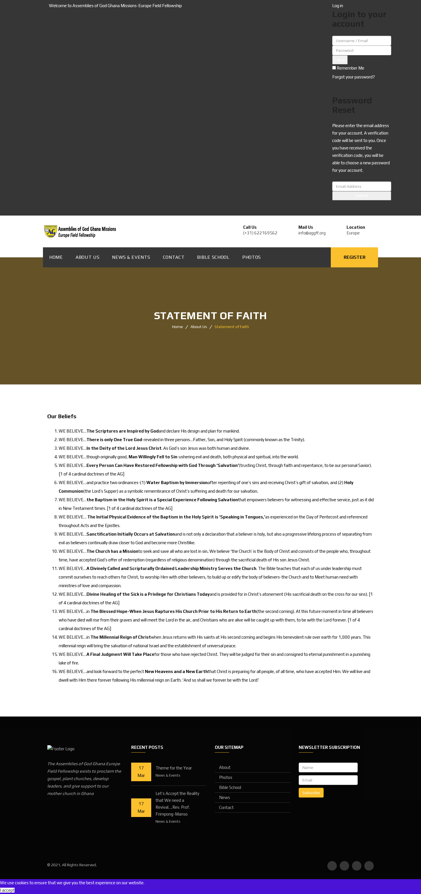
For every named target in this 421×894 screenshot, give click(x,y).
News (224, 797)
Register (354, 257)
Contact (174, 257)
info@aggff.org (312, 232)
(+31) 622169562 (260, 232)
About (225, 767)
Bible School (213, 257)
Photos (251, 257)
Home (56, 257)
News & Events (131, 257)
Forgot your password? (353, 76)
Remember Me (350, 68)
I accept (7, 890)
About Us (88, 257)
